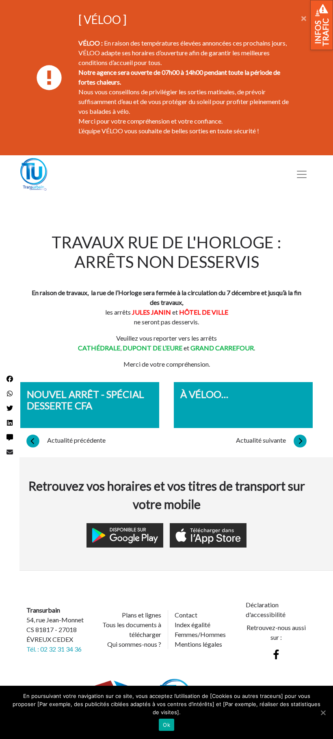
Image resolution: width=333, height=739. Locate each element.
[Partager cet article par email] (9, 452)
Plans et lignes (141, 615)
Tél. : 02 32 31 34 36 (54, 649)
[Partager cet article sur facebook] (9, 379)
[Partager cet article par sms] (9, 437)
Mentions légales (198, 644)
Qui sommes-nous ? (134, 644)
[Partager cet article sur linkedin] (9, 422)
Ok (166, 725)
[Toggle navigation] (302, 174)
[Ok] (323, 713)
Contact (186, 615)
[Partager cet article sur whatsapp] (9, 393)
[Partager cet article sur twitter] (9, 408)
